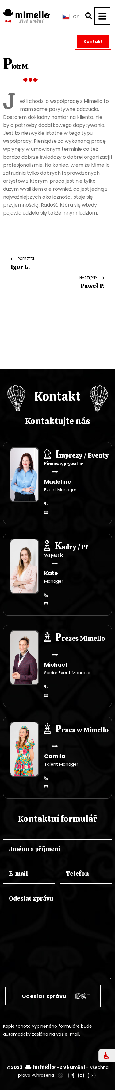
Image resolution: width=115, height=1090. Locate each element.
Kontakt (93, 41)
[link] (60, 1075)
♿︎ (106, 1055)
